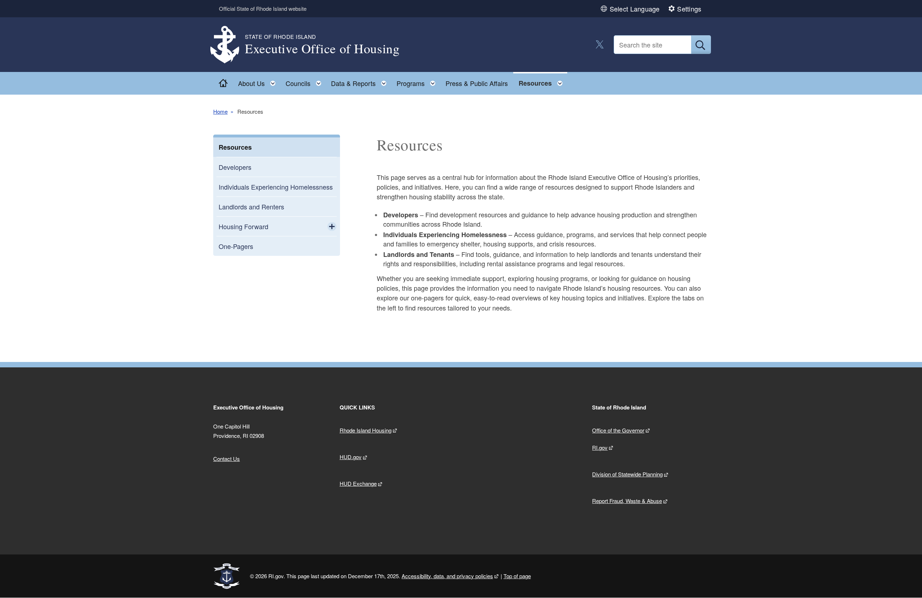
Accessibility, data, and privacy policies (447, 576)
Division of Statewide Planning (627, 474)
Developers (235, 167)
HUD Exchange (358, 483)
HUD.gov (351, 457)
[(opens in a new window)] (600, 44)
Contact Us (226, 458)
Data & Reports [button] (361, 81)
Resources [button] (543, 81)
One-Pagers (236, 246)
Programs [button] (418, 81)
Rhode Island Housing (365, 430)
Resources (235, 147)
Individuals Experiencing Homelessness (276, 186)
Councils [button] (306, 81)
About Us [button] (259, 81)
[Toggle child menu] (332, 226)
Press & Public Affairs (477, 83)
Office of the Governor (618, 430)
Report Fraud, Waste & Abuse (627, 500)
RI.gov (600, 447)
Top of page (517, 576)
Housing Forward (243, 226)
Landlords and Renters (251, 206)
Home (220, 111)
